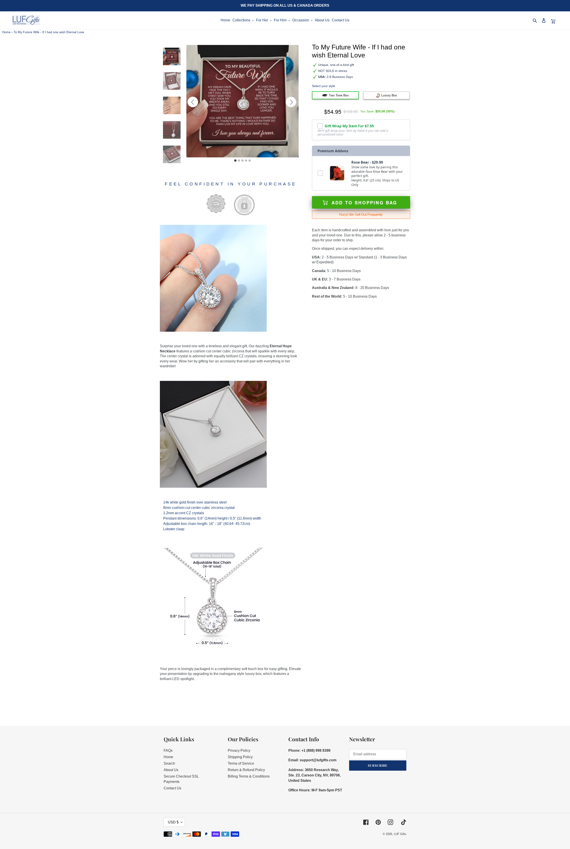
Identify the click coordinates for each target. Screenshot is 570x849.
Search (169, 763)
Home (6, 32)
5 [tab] (249, 160)
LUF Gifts (400, 834)
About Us (171, 770)
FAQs (168, 750)
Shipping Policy (240, 757)
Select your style (323, 86)
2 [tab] (239, 160)
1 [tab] (235, 160)
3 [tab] (242, 160)
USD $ (173, 822)
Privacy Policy (239, 750)
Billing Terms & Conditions (249, 776)
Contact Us (172, 788)
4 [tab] (246, 160)
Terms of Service (241, 763)
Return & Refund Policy (246, 770)
